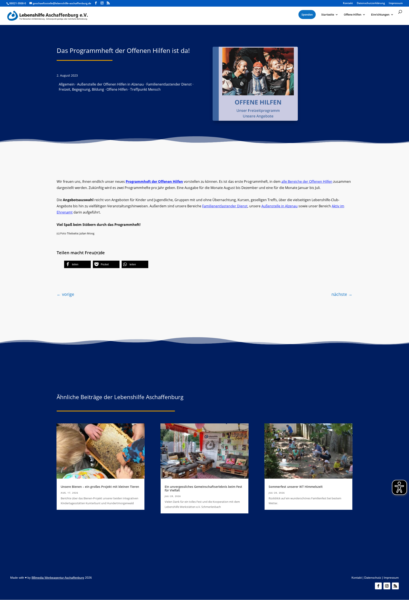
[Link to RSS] (108, 3)
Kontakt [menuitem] (348, 3)
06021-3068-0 (17, 3)
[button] (77, 264)
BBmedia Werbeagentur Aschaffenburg (58, 577)
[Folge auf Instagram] (386, 586)
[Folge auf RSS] (395, 586)
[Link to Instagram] (102, 3)
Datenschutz (372, 577)
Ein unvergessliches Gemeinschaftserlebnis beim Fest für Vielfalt (203, 488)
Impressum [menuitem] (396, 3)
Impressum (391, 577)
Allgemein (67, 84)
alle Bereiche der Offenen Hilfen (306, 181)
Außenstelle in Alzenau (279, 206)
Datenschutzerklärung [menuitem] (371, 3)
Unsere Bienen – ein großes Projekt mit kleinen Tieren (100, 487)
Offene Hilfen (117, 89)
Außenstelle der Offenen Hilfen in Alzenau (110, 84)
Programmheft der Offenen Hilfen (154, 181)
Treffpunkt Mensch (145, 89)
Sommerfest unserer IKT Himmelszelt (296, 487)
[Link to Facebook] (95, 3)
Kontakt (356, 577)
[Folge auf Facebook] (378, 586)
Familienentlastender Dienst (169, 84)
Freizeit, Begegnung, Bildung (81, 89)
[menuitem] (307, 14)
